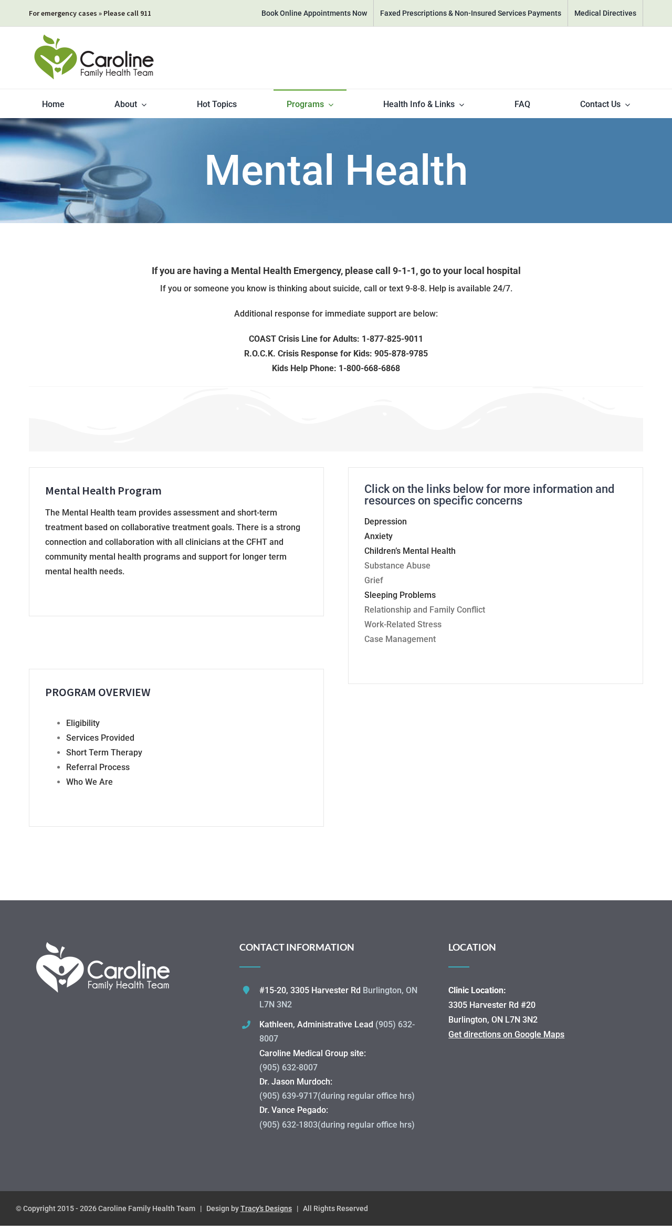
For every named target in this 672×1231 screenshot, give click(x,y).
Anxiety (378, 536)
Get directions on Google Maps (506, 1034)
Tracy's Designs (266, 1208)
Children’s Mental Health (410, 551)
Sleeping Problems (400, 595)
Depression (385, 522)
